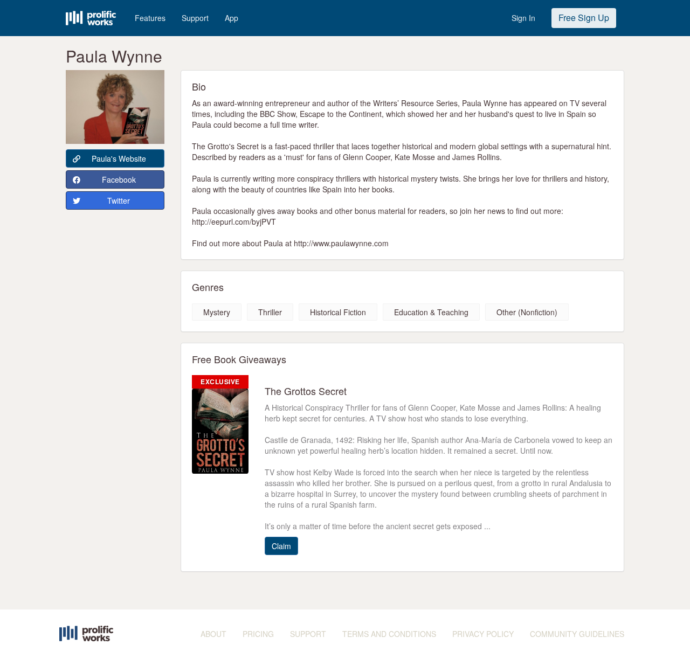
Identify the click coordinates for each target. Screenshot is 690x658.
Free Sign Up (583, 17)
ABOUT (213, 633)
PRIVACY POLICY (483, 633)
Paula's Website (119, 158)
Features (150, 17)
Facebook (119, 179)
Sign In (523, 17)
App (231, 17)
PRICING (258, 633)
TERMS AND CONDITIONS (389, 633)
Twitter (118, 200)
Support (195, 17)
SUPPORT (308, 633)
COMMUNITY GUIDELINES (577, 633)
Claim (281, 546)
